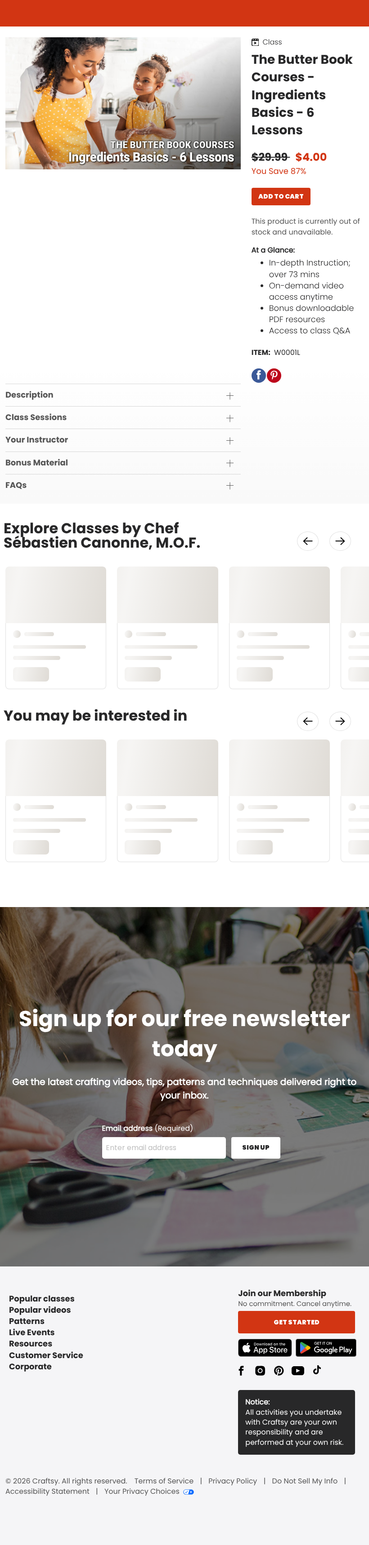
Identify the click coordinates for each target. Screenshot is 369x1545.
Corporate (30, 1366)
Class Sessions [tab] (36, 417)
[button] (259, 375)
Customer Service (46, 1355)
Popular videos (40, 1310)
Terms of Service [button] (164, 1481)
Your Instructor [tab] (36, 440)
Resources (30, 1344)
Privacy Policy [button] (232, 1481)
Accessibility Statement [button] (47, 1491)
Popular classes (42, 1299)
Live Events (32, 1332)
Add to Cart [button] (281, 196)
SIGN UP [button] (256, 1147)
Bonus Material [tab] (36, 463)
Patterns (27, 1321)
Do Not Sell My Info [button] (305, 1481)
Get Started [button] (297, 1322)
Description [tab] (29, 395)
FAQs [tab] (16, 485)
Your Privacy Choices (142, 1491)
